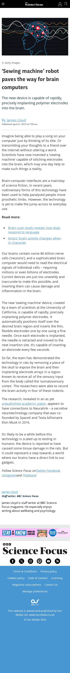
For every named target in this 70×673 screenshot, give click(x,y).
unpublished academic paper (24, 403)
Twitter (41, 470)
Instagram (9, 475)
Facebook (53, 470)
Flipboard (29, 475)
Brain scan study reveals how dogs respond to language (34, 230)
